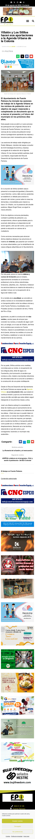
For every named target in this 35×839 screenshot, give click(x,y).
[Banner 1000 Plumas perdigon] (17, 588)
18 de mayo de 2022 (21, 46)
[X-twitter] (14, 2)
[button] (27, 21)
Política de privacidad (16, 836)
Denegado (17, 826)
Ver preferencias (17, 832)
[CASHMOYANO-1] (17, 659)
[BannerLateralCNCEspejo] (17, 351)
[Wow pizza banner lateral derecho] (17, 682)
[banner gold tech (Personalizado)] (17, 705)
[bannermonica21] (17, 174)
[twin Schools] (17, 635)
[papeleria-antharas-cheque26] (17, 752)
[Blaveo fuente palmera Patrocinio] (17, 63)
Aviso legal (26, 836)
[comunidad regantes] (17, 517)
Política (9, 51)
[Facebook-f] (11, 2)
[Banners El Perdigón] (17, 11)
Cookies (8, 836)
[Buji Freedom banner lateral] (17, 775)
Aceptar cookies (17, 821)
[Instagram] (17, 2)
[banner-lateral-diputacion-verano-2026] (17, 541)
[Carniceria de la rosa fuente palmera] (17, 565)
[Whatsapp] (23, 2)
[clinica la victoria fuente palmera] (17, 728)
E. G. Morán (12, 46)
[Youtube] (20, 2)
